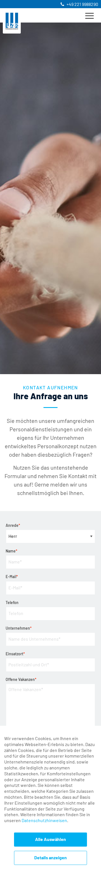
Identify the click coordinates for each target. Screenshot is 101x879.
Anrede (13, 525)
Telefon (12, 603)
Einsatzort (15, 653)
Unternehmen (19, 628)
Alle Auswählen (50, 839)
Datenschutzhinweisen (44, 820)
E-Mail (12, 576)
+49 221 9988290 (82, 4)
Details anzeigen (50, 858)
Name (11, 550)
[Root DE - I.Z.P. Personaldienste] (12, 21)
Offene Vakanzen (21, 679)
